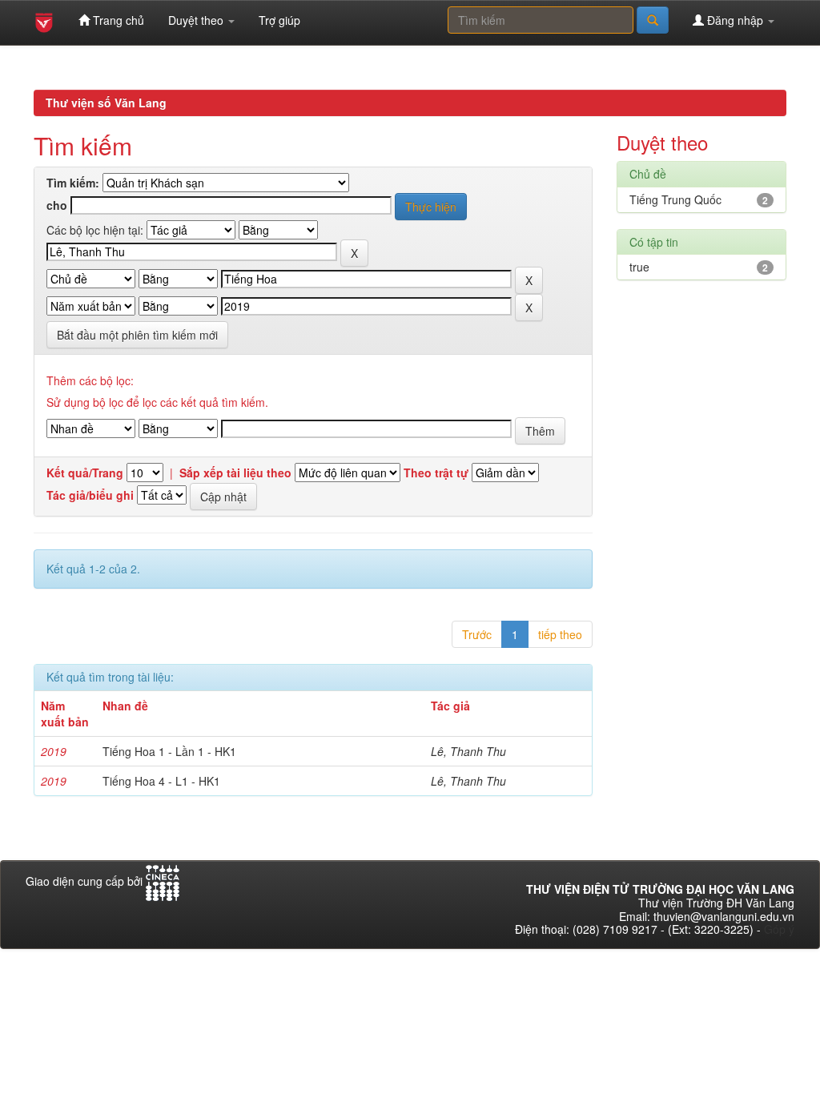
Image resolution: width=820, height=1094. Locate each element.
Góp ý (779, 929)
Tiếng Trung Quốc (675, 199)
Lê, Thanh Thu (468, 751)
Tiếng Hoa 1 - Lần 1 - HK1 (169, 751)
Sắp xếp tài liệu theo (235, 473)
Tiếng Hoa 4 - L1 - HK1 (161, 781)
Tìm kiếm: (72, 183)
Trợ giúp (279, 20)
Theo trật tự (436, 473)
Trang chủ (117, 20)
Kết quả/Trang (84, 473)
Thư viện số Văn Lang (106, 103)
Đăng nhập (735, 20)
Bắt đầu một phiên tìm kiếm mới (137, 335)
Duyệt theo (197, 20)
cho (56, 205)
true (639, 267)
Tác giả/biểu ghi (90, 495)
